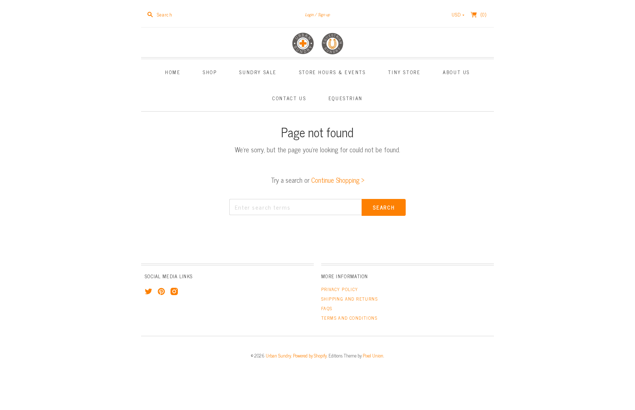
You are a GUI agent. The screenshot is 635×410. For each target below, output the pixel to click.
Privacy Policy (339, 289)
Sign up (324, 14)
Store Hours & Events (332, 72)
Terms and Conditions (349, 318)
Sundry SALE (258, 72)
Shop (210, 72)
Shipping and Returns (349, 298)
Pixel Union (373, 355)
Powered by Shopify (310, 355)
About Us (456, 72)
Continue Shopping (338, 179)
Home (172, 72)
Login (309, 14)
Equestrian (346, 98)
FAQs (327, 308)
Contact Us (289, 98)
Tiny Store (404, 72)
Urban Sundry (278, 355)
